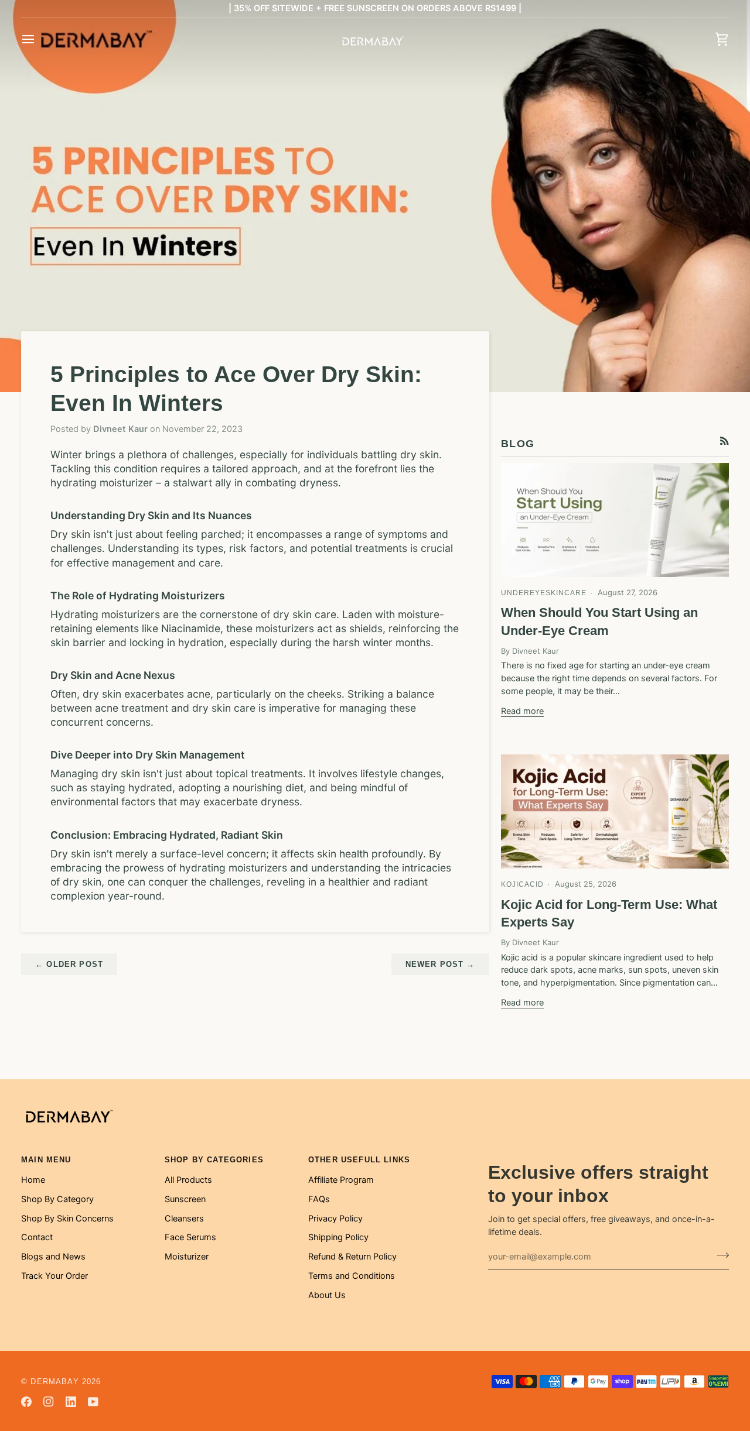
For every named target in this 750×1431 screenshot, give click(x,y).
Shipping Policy (338, 1237)
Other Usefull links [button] (359, 1159)
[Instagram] (48, 1401)
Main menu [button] (46, 1159)
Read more (522, 711)
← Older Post (69, 964)
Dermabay (54, 1381)
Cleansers (184, 1218)
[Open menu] (38, 39)
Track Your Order (54, 1276)
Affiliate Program (341, 1180)
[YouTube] (93, 1401)
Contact (37, 1237)
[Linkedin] (71, 1401)
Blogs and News (53, 1256)
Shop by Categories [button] (214, 1159)
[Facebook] (26, 1401)
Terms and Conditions (351, 1276)
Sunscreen (185, 1199)
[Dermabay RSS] (724, 441)
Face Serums (190, 1237)
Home (33, 1180)
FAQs (319, 1199)
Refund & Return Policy (352, 1256)
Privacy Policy (335, 1218)
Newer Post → (440, 964)
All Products (188, 1180)
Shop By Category (57, 1199)
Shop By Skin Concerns (67, 1218)
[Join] (719, 1255)
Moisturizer (187, 1256)
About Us (327, 1295)
